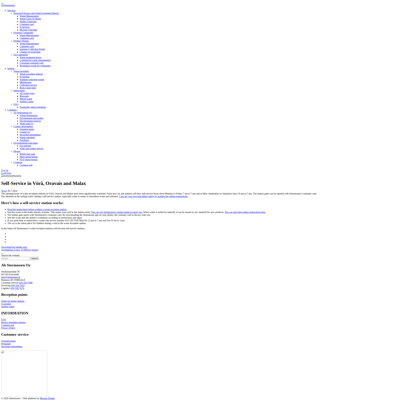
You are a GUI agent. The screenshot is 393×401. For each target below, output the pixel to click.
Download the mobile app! (14, 247)
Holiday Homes (21, 41)
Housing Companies (23, 32)
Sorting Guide (26, 101)
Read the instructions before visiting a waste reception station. (37, 209)
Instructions (19, 90)
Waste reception (21, 71)
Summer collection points (32, 79)
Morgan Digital (47, 398)
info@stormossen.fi (10, 277)
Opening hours (27, 129)
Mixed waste (26, 99)
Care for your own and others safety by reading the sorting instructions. (154, 196)
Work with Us (26, 123)
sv (4, 170)
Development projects (30, 121)
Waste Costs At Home (30, 18)
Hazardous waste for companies (35, 65)
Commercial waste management (35, 60)
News (4, 191)
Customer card (27, 24)
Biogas (17, 151)
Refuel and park (27, 154)
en (7, 170)
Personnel (6, 343)
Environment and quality (32, 118)
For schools (25, 145)
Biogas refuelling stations (13, 322)
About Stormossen (29, 115)
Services (11, 10)
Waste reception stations (31, 74)
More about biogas (29, 156)
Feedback (24, 140)
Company (12, 110)
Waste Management (29, 16)
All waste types (27, 93)
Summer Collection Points (32, 49)
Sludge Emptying (28, 21)
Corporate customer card (31, 63)
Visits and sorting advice (31, 148)
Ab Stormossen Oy (23, 112)
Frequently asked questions (33, 107)
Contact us (25, 132)
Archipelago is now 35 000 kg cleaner (19, 250)
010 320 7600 (26, 282)
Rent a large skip (28, 87)
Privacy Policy (8, 328)
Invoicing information (30, 134)
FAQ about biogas (28, 159)
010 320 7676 (17, 288)
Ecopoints (24, 76)
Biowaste (24, 96)
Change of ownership (30, 52)
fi (2, 170)
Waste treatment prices (30, 57)
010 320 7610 (18, 285)
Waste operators (27, 137)
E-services (25, 27)
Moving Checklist (28, 30)
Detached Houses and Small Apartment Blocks (36, 13)
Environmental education (26, 143)
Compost (18, 162)
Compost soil (26, 165)
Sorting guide (7, 306)
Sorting (10, 68)
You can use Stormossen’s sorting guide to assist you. (116, 212)
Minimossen (25, 82)
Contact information (23, 126)
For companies (21, 54)
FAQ (16, 104)
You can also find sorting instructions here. (245, 212)
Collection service (28, 85)
